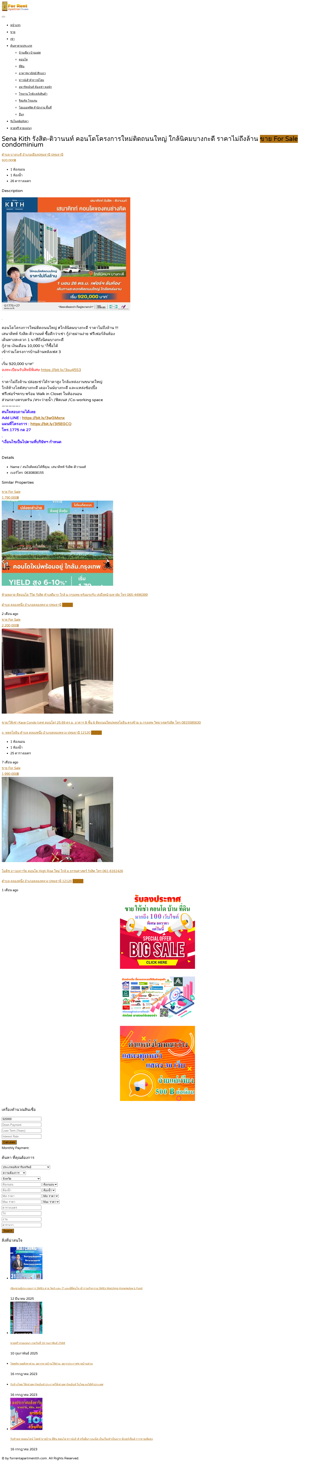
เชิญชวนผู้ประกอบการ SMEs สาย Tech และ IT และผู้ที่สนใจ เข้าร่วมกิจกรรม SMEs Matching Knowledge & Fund (76, 1288)
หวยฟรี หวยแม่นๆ (21, 128)
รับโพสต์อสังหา (19, 121)
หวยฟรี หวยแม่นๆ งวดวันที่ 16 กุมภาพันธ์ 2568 (37, 1343)
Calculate (9, 1142)
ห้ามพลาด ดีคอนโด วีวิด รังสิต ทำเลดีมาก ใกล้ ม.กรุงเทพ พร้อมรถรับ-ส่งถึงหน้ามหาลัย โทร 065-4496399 (75, 595)
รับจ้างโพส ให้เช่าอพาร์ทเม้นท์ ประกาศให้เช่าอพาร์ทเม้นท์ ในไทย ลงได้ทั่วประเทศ (56, 1384)
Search (7, 1230)
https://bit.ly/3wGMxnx (43, 417)
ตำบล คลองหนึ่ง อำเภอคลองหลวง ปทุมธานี (31, 605)
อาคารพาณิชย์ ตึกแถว (32, 73)
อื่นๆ (21, 114)
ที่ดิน (21, 66)
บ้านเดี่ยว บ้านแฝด (30, 52)
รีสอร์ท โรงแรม (28, 101)
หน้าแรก (15, 25)
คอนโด (23, 59)
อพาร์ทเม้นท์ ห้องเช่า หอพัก (35, 87)
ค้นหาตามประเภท (21, 46)
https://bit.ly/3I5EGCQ (51, 423)
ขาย (12, 32)
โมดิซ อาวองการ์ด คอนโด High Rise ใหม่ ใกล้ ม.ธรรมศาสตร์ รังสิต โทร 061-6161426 (62, 871)
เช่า (12, 39)
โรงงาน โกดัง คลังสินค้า (33, 94)
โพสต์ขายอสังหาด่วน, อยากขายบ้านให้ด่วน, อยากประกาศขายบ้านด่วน (51, 1363)
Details (67, 605)
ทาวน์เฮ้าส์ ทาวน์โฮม (31, 80)
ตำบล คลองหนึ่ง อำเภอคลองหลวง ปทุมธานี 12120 (37, 881)
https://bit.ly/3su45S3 (61, 369)
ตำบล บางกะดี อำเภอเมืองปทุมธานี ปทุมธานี (32, 155)
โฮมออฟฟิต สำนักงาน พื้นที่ (35, 107)
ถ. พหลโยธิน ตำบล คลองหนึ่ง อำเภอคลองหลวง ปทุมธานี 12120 (46, 733)
